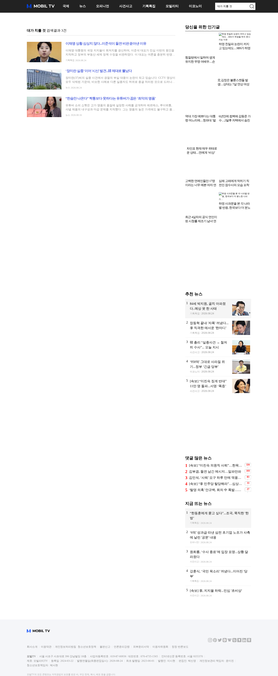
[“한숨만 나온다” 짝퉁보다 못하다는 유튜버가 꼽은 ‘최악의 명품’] (101, 107)
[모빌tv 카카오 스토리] (239, 622)
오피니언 (102, 6)
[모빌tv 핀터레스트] (215, 622)
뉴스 (82, 6)
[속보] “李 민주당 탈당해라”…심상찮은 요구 (216, 465)
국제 (66, 6)
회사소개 (32, 627)
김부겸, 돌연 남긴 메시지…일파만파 (215, 452)
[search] (251, 6)
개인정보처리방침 (65, 627)
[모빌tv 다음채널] (225, 622)
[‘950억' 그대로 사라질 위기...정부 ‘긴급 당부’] (218, 347)
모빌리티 (172, 6)
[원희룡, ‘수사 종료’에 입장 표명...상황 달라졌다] (218, 537)
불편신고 (105, 627)
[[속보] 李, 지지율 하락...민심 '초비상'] (218, 576)
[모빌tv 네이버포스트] (249, 622)
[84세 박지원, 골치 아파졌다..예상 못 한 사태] (218, 289)
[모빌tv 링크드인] (244, 622)
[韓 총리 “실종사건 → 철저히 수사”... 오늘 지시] (218, 328)
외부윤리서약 (141, 627)
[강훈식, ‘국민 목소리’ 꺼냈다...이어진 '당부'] (218, 557)
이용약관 (46, 627)
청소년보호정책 (87, 627)
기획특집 (148, 6)
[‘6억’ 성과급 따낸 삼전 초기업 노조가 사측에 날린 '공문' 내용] (218, 518)
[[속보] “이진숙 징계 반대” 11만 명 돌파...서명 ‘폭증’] (218, 367)
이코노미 (195, 6)
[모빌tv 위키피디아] (230, 622)
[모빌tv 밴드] (234, 622)
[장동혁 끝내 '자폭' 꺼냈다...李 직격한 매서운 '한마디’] (218, 308)
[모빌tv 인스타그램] (210, 622)
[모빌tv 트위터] (220, 622)
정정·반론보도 (180, 627)
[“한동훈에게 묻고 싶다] (218, 499)
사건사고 (125, 6)
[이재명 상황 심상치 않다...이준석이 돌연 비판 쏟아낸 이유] (101, 52)
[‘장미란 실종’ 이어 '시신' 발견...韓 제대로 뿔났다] (101, 79)
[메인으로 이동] (41, 7)
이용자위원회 (160, 627)
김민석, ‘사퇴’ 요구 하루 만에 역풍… (215, 458)
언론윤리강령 (122, 627)
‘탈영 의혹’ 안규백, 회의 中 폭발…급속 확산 (216, 471)
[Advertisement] (218, 240)
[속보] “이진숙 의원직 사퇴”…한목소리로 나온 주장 (216, 446)
